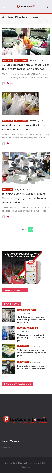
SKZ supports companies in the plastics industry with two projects (31, 353)
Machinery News (27, 310)
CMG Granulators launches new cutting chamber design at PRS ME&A (31, 320)
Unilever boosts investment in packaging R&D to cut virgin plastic (31, 338)
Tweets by (7, 447)
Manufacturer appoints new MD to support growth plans (31, 367)
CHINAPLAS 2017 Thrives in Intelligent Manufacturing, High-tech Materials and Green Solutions (26, 198)
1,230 (24, 229)
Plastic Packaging (28, 328)
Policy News (21, 60)
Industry (7, 60)
